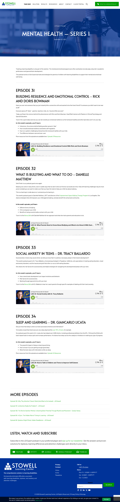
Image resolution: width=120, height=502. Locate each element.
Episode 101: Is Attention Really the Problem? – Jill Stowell (27, 406)
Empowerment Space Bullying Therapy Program (73, 195)
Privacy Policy (74, 494)
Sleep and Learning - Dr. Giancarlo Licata (51, 322)
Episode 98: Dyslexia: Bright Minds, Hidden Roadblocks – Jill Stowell (30, 420)
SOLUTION (36, 4)
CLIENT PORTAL (79, 4)
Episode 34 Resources (54, 353)
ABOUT (61, 4)
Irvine (57, 473)
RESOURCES (53, 4)
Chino (57, 470)
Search (90, 482)
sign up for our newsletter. (72, 441)
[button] (87, 4)
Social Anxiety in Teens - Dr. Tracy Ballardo (53, 253)
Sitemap (83, 494)
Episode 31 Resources (54, 136)
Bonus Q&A (27, 215)
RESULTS (44, 4)
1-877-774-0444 (83, 467)
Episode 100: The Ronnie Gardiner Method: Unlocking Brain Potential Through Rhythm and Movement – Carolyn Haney (45, 411)
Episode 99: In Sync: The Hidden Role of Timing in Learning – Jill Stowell (32, 415)
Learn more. (38, 500)
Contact (58, 467)
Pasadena (58, 475)
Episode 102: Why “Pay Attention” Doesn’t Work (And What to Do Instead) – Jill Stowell (35, 401)
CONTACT (68, 4)
